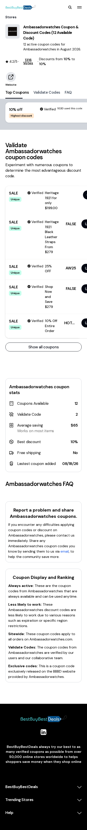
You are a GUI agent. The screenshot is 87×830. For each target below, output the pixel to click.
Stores (11, 17)
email (64, 551)
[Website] (11, 77)
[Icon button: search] (70, 7)
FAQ (68, 92)
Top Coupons (17, 92)
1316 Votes (28, 61)
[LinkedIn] (43, 732)
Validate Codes (46, 92)
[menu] (79, 7)
